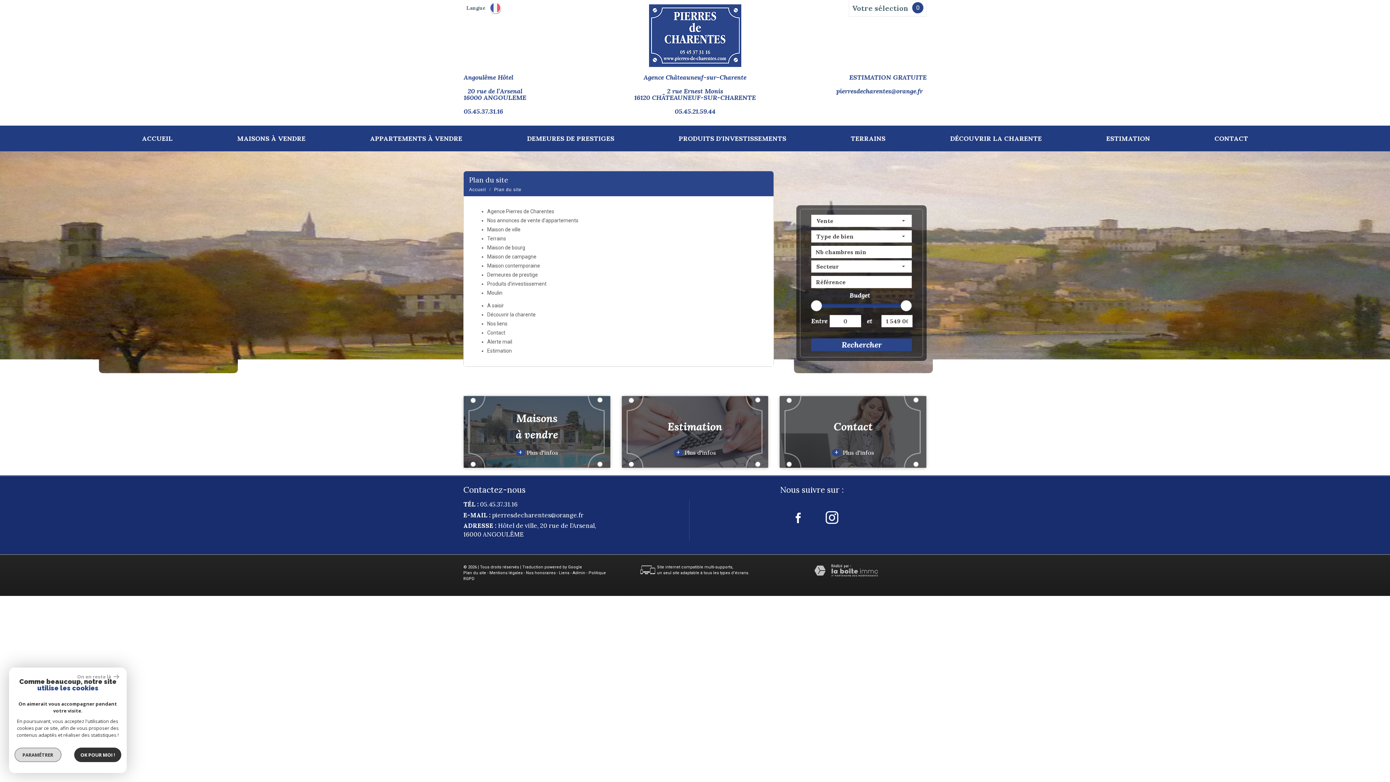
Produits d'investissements (732, 138)
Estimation (1128, 138)
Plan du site (474, 573)
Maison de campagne (511, 257)
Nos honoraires (541, 573)
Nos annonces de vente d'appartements (532, 220)
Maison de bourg (506, 248)
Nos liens (497, 324)
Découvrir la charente (996, 138)
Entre (817, 321)
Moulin (494, 293)
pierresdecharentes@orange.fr (879, 91)
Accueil (157, 138)
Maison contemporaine (513, 266)
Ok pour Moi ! (97, 755)
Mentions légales (506, 573)
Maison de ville (504, 229)
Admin (579, 573)
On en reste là (94, 676)
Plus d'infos (538, 452)
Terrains (868, 138)
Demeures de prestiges (570, 138)
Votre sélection (880, 8)
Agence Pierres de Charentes (520, 211)
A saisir (495, 305)
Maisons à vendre (271, 138)
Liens (564, 573)
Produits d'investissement (517, 284)
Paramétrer (38, 755)
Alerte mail (499, 342)
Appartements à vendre (416, 138)
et (869, 321)
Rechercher (862, 345)
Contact (1231, 138)
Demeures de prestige (512, 275)
